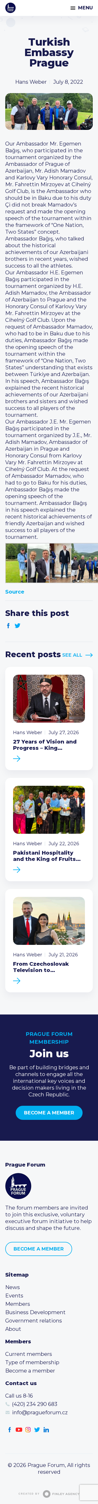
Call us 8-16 (19, 1396)
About (13, 1329)
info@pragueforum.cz (40, 1412)
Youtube (19, 1430)
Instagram (28, 1430)
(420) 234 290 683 (34, 1404)
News (12, 1287)
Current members (28, 1354)
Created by (29, 1494)
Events (14, 1295)
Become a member (49, 1113)
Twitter (17, 626)
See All (72, 655)
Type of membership (32, 1362)
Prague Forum (10, 8)
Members (17, 1304)
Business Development (35, 1312)
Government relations (33, 1321)
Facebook (8, 626)
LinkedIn (46, 1430)
